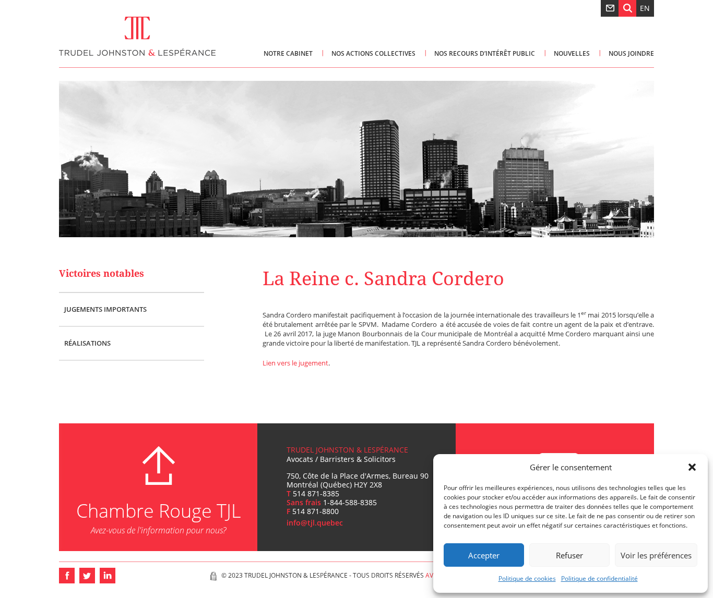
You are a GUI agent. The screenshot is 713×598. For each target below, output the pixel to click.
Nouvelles (572, 53)
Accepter (484, 555)
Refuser (569, 555)
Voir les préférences (656, 555)
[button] (692, 467)
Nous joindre (631, 53)
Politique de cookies (527, 578)
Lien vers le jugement (295, 363)
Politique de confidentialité (599, 578)
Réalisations (87, 343)
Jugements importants (105, 309)
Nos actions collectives (373, 53)
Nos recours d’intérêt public (484, 53)
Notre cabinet (288, 53)
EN (645, 8)
